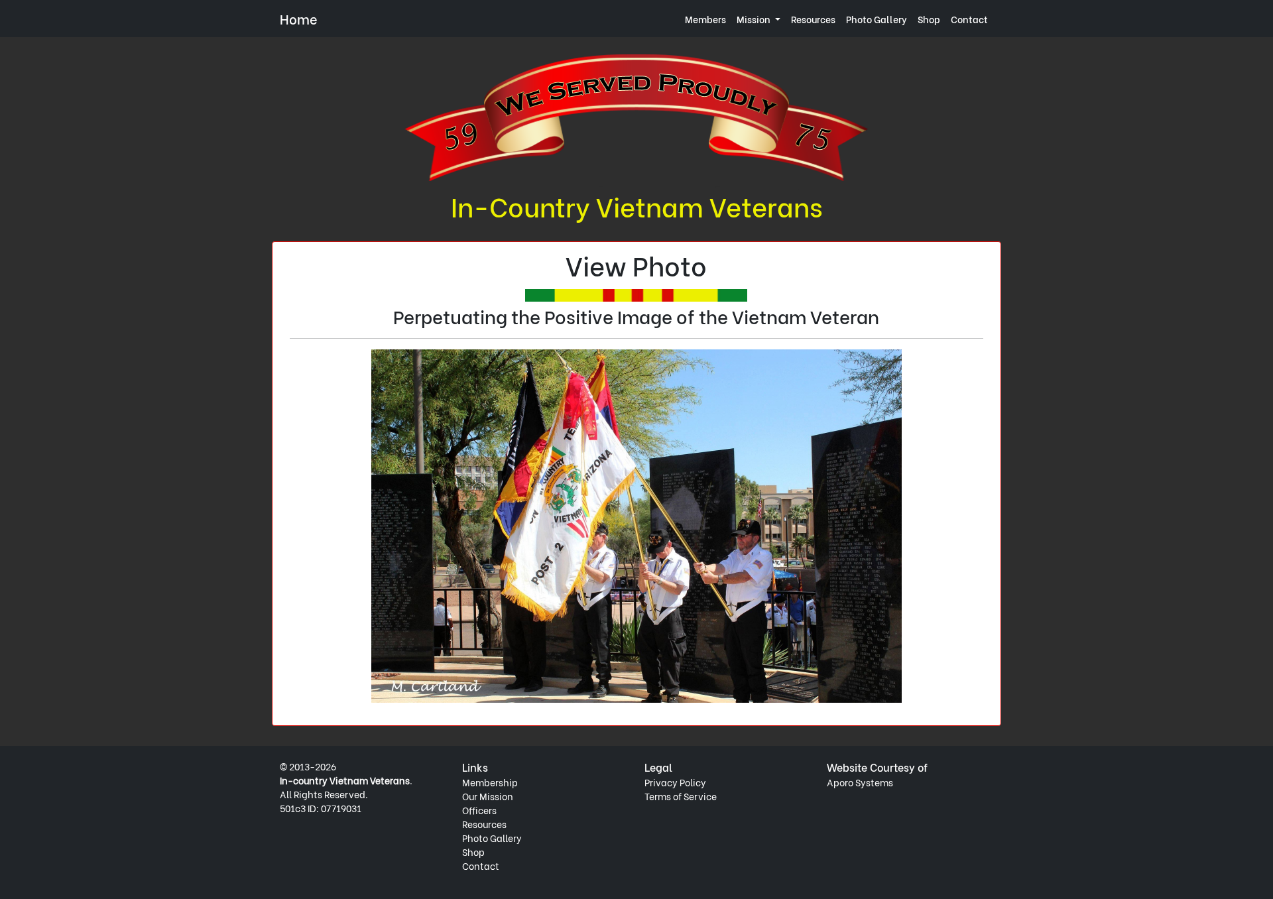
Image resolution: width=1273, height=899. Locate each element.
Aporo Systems (860, 782)
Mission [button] (754, 19)
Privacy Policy (675, 782)
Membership (490, 782)
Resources (813, 19)
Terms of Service (680, 796)
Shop (929, 19)
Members (705, 19)
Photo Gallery (876, 19)
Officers (479, 810)
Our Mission (487, 796)
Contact (969, 19)
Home (299, 18)
